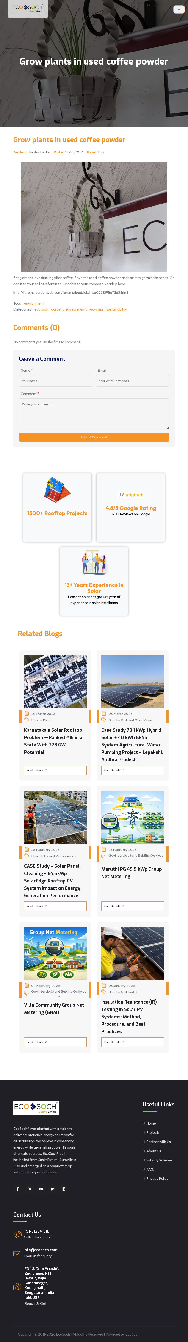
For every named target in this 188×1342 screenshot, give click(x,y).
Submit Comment (94, 437)
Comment (30, 393)
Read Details (35, 770)
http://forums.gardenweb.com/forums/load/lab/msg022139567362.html (70, 292)
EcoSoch (132, 1334)
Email (101, 370)
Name (27, 370)
